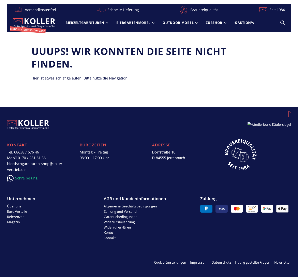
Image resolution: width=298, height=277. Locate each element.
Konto (108, 232)
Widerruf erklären (117, 227)
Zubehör (214, 22)
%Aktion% (244, 22)
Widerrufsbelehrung (119, 222)
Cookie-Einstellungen (170, 262)
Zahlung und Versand (120, 211)
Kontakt (110, 238)
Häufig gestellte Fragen (252, 262)
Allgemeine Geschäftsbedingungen (130, 206)
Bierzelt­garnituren (84, 22)
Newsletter (282, 262)
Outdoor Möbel (178, 22)
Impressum (199, 262)
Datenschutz (221, 262)
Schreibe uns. (26, 178)
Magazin (13, 222)
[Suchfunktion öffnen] (282, 22)
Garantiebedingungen (120, 217)
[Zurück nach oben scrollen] (288, 113)
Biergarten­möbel (133, 22)
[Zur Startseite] (34, 23)
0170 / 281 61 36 (32, 157)
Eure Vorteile (17, 211)
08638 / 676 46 (26, 152)
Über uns (14, 206)
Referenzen (16, 217)
